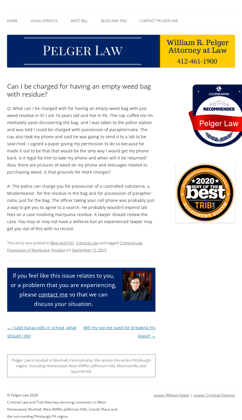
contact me (53, 294)
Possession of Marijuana (28, 250)
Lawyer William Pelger (171, 395)
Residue (58, 250)
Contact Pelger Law (159, 20)
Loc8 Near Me (219, 94)
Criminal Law (87, 243)
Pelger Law (218, 122)
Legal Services (44, 20)
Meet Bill (79, 20)
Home (12, 20)
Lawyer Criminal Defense (214, 395)
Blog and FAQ (114, 20)
